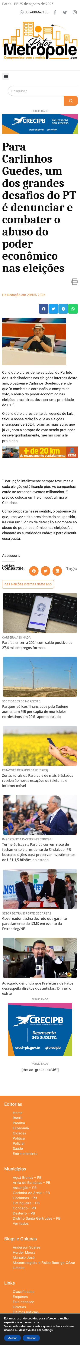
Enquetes (20, 1297)
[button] (5, 76)
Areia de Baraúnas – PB (31, 1182)
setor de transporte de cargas (26, 913)
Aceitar (12, 1338)
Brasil (17, 1118)
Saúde (18, 1148)
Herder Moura (24, 1252)
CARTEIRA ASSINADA (16, 637)
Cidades (19, 1133)
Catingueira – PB (26, 1203)
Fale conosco (23, 1302)
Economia (21, 1128)
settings (47, 1330)
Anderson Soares (26, 1247)
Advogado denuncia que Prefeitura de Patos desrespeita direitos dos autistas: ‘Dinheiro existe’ (37, 988)
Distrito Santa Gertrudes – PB (36, 1218)
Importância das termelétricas (26, 839)
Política (19, 1138)
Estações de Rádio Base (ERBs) (25, 770)
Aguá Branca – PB (27, 1177)
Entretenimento (25, 1153)
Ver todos (21, 1223)
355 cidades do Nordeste (21, 701)
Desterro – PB (24, 1213)
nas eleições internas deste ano (28, 584)
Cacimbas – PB (25, 1198)
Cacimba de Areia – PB (31, 1193)
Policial (18, 1143)
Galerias (19, 1307)
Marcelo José (24, 1257)
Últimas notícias (26, 1312)
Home (17, 1113)
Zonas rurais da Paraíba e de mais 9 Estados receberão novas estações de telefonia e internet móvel (37, 780)
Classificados (23, 1291)
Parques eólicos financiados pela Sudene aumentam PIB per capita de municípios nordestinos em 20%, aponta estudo (35, 711)
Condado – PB (24, 1208)
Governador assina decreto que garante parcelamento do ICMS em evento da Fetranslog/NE (34, 923)
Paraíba (19, 1123)
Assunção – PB (24, 1188)
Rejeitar (31, 1338)
